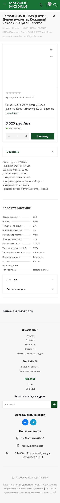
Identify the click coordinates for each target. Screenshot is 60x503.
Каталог (30, 378)
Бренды (30, 388)
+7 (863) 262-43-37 (32, 438)
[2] (10, 93)
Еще (30, 384)
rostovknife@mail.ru (33, 445)
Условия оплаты (30, 366)
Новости (30, 344)
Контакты (30, 348)
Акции (30, 335)
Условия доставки (30, 371)
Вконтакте (25, 422)
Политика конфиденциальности (21, 484)
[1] (7, 93)
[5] (19, 93)
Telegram (33, 422)
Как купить (30, 361)
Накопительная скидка (30, 353)
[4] (16, 93)
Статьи (30, 340)
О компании (30, 330)
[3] (13, 93)
